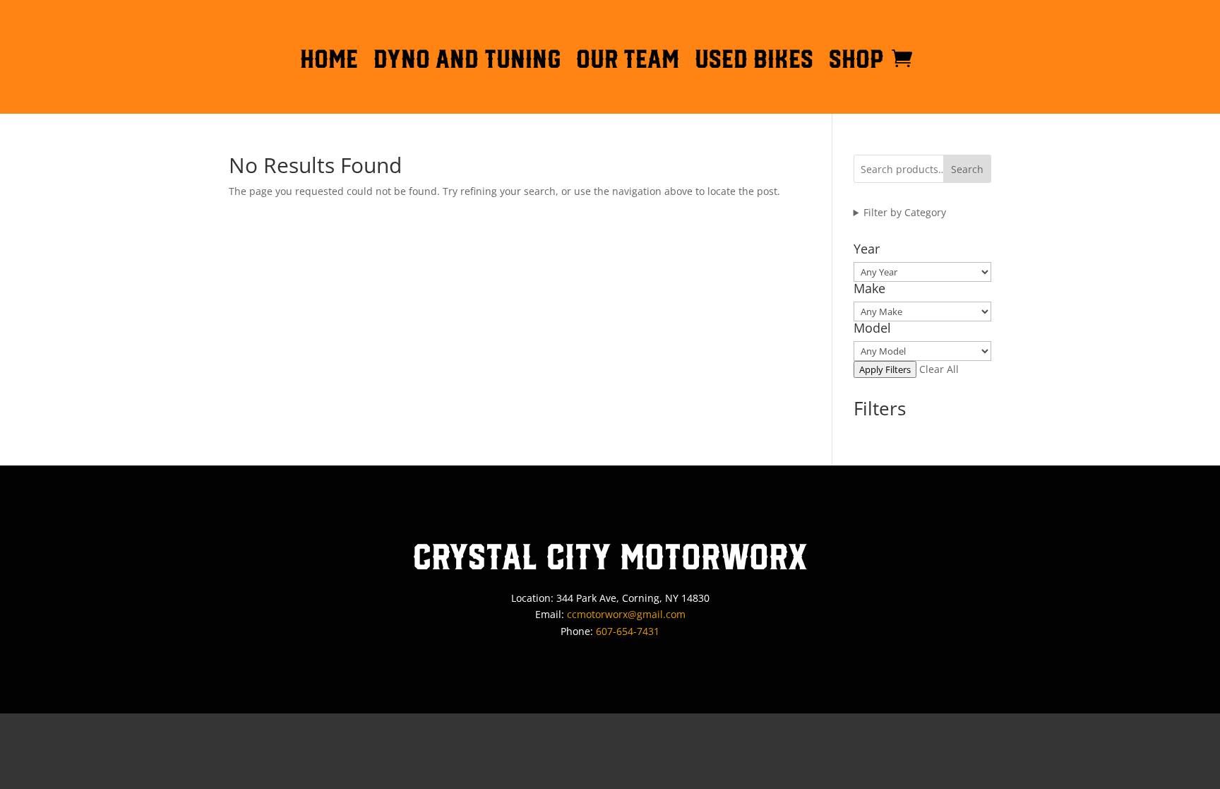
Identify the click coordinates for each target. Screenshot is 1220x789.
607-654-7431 (627, 631)
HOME (329, 61)
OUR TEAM (627, 61)
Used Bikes (754, 61)
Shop (856, 61)
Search (967, 169)
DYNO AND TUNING (467, 61)
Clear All (939, 369)
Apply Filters (885, 369)
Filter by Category (904, 212)
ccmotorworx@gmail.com (626, 614)
